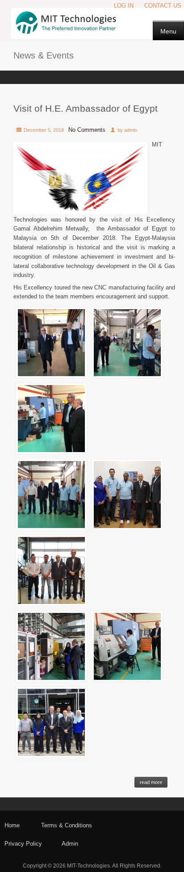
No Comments (86, 129)
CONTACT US (162, 5)
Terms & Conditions (66, 825)
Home (12, 825)
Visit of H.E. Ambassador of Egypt (85, 108)
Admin (70, 843)
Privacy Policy (23, 843)
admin (130, 130)
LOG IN (124, 5)
